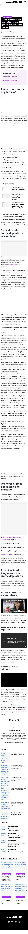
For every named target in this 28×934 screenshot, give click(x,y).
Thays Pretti (11, 833)
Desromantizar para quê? (15, 852)
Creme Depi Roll (7, 554)
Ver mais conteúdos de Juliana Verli (14, 742)
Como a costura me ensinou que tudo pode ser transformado (16, 844)
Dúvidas (14, 76)
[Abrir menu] (3, 2)
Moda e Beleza (7, 17)
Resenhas (14, 80)
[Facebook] (9, 922)
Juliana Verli (9, 31)
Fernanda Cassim (12, 826)
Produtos (6, 80)
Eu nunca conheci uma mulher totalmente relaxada (17, 836)
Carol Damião (12, 849)
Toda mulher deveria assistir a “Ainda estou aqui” (17, 829)
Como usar (6, 76)
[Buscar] (25, 2)
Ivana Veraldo (12, 840)
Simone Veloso (14, 264)
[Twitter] (12, 922)
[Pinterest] (16, 922)
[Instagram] (19, 922)
